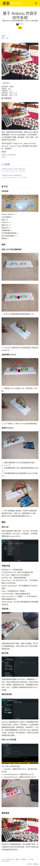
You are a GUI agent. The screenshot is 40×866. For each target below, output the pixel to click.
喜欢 (20, 28)
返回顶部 (23, 859)
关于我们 (29, 864)
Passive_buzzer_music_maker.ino (13, 169)
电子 (10, 91)
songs (4, 157)
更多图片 (6, 83)
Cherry (21, 24)
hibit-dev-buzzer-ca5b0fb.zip (11, 175)
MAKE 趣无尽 (16, 2)
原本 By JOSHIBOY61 (9, 155)
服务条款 (35, 864)
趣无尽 (18, 859)
